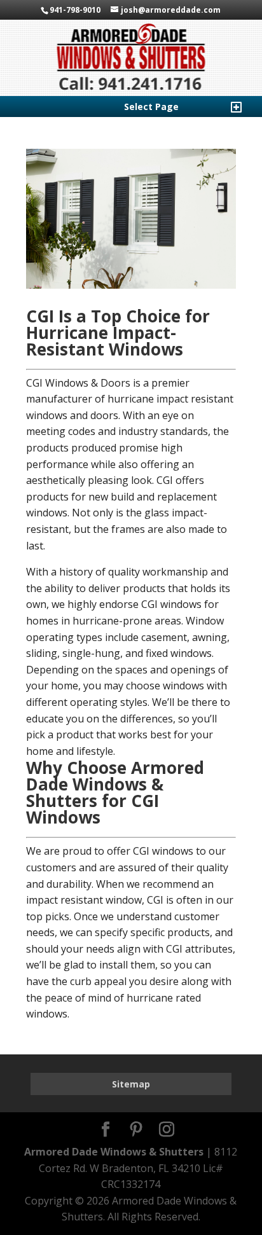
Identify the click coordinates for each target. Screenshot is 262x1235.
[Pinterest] (136, 1130)
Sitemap (131, 1084)
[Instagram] (166, 1130)
